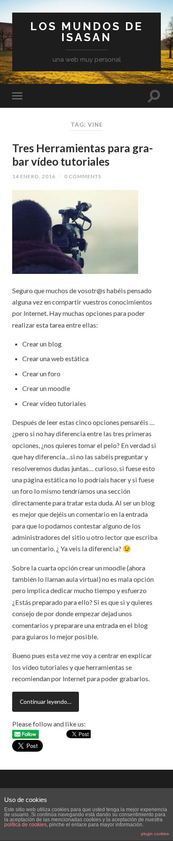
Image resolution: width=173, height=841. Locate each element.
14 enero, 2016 (33, 176)
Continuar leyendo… (45, 701)
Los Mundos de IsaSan (86, 32)
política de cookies (25, 825)
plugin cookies (155, 833)
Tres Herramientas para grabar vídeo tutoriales (82, 154)
